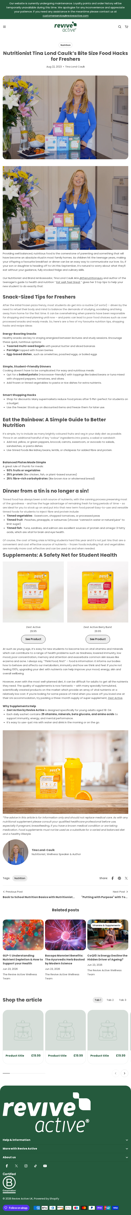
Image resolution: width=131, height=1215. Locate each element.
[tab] (98, 1000)
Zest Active (115, 698)
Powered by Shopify (46, 1198)
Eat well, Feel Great (68, 282)
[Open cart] (126, 26)
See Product (33, 639)
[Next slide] (124, 1073)
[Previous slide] (115, 1073)
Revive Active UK (22, 1198)
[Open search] (119, 26)
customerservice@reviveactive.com (66, 15)
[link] (23, 1030)
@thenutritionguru (91, 278)
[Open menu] (4, 26)
